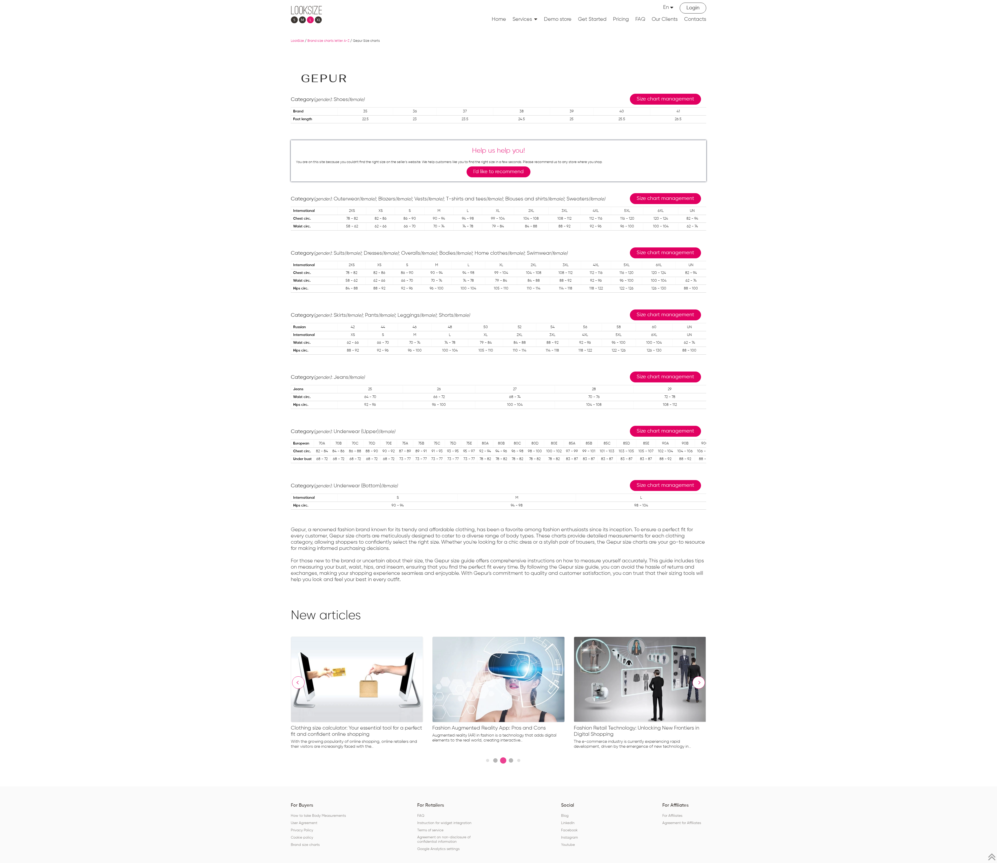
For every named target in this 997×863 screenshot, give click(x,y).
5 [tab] (518, 760)
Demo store (557, 19)
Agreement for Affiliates (681, 823)
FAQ (640, 19)
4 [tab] (511, 760)
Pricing (621, 19)
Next (698, 682)
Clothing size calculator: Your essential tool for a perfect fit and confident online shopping (356, 731)
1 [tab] (487, 760)
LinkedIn (568, 823)
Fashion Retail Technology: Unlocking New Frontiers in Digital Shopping (636, 731)
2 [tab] (495, 760)
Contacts (695, 19)
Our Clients (665, 19)
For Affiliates (672, 816)
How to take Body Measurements (318, 816)
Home (499, 19)
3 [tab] (503, 760)
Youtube (568, 845)
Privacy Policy (302, 830)
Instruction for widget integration (444, 823)
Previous (298, 682)
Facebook (569, 830)
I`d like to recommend (498, 171)
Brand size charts (305, 845)
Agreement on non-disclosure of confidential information (443, 839)
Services (522, 19)
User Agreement (304, 823)
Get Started (592, 19)
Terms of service (430, 830)
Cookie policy (302, 837)
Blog (565, 816)
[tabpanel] (361, 694)
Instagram (569, 837)
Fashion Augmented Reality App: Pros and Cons (489, 728)
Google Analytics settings (438, 849)
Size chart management (665, 99)
